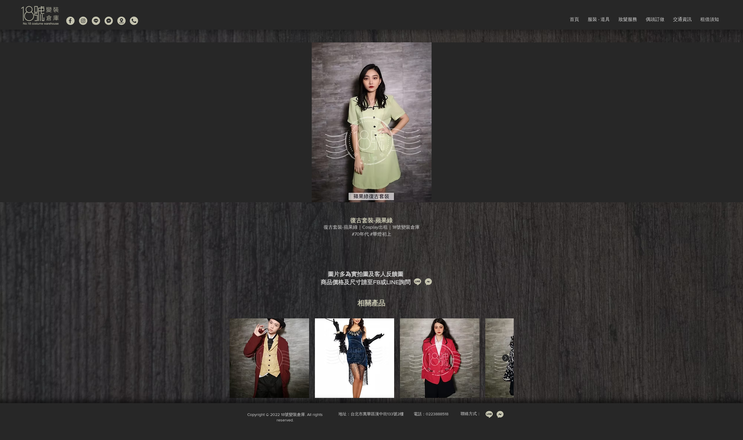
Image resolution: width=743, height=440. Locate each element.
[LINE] (96, 21)
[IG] (83, 21)
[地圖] (121, 21)
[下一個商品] (505, 357)
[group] (371, 358)
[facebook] (70, 21)
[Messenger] (108, 21)
